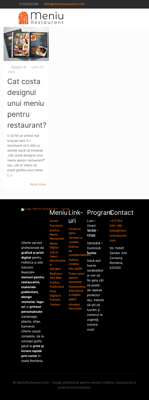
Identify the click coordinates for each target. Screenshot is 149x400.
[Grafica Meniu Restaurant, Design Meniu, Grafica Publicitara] (41, 18)
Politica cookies (74, 262)
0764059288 (29, 4)
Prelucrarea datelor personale (76, 277)
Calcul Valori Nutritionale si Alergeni (57, 260)
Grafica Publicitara (57, 284)
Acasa (54, 220)
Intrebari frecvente (75, 306)
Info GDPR (75, 268)
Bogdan (17, 67)
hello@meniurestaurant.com (64, 4)
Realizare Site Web (56, 275)
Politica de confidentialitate (76, 251)
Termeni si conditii (75, 240)
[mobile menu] (131, 18)
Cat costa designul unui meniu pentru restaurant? (26, 103)
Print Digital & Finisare (55, 295)
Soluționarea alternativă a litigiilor (76, 291)
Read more (38, 184)
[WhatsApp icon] (131, 4)
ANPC (72, 299)
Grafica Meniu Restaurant (57, 234)
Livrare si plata (75, 231)
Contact (55, 304)
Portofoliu (56, 225)
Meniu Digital (54, 245)
